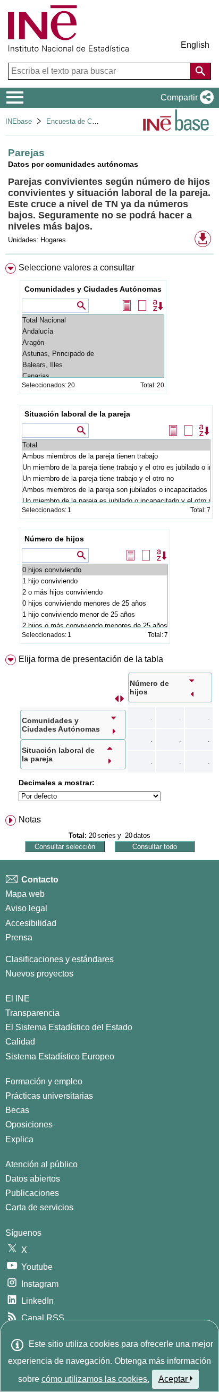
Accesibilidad (30, 923)
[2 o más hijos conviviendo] (94, 592)
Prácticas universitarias (49, 1095)
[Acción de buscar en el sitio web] (200, 71)
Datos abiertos (32, 1178)
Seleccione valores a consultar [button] (76, 267)
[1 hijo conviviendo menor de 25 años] (94, 614)
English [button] (195, 44)
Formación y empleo (43, 1081)
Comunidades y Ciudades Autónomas (93, 289)
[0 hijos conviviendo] (94, 569)
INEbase (18, 121)
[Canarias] (93, 375)
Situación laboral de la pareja (77, 414)
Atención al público (41, 1164)
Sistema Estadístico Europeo (59, 1056)
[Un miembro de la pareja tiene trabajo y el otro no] (116, 478)
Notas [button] (30, 819)
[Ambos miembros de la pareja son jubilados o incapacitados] (116, 489)
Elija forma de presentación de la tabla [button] (91, 659)
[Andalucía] (93, 331)
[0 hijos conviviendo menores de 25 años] (94, 603)
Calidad (20, 1041)
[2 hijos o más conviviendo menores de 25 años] (94, 625)
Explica (19, 1139)
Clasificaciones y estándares (59, 959)
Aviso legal (26, 908)
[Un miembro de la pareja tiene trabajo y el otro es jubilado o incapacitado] (116, 467)
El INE (17, 998)
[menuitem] (109, 455)
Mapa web (25, 893)
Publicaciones (32, 1193)
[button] (185, 97)
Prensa (18, 937)
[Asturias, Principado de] (93, 353)
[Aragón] (93, 342)
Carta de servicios (39, 1207)
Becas (17, 1110)
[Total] (116, 445)
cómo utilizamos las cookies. (95, 1378)
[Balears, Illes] (93, 364)
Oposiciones (29, 1124)
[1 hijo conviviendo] (94, 581)
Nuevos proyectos (39, 973)
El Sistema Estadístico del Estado (68, 1027)
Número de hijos (54, 538)
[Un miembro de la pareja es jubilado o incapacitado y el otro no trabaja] (116, 500)
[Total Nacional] (93, 320)
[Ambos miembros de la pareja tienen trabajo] (116, 456)
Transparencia (32, 1012)
